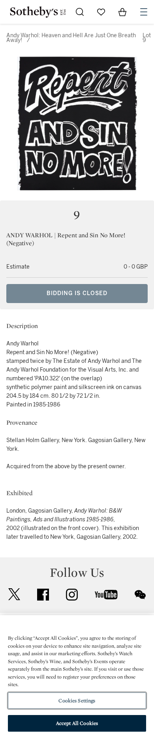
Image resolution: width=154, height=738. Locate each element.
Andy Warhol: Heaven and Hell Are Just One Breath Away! (71, 38)
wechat (140, 594)
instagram (72, 595)
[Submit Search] (80, 12)
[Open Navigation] (144, 12)
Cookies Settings (76, 700)
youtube (106, 594)
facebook (43, 595)
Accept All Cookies (77, 723)
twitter (14, 594)
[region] (77, 676)
